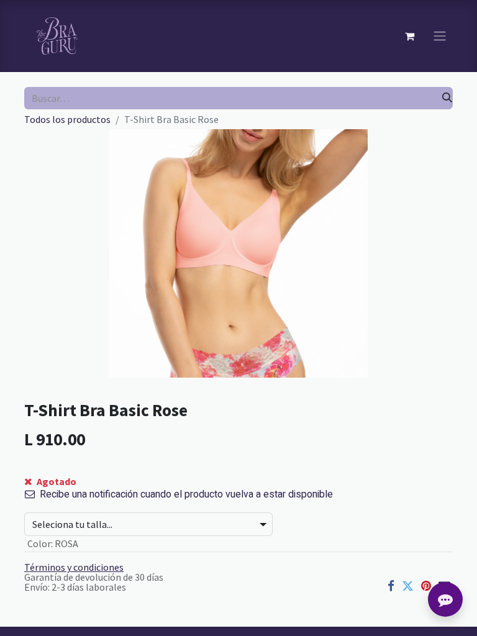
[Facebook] (391, 586)
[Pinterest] (426, 586)
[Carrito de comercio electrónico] (409, 36)
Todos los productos (67, 119)
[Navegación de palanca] (440, 36)
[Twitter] (408, 586)
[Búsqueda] (447, 98)
